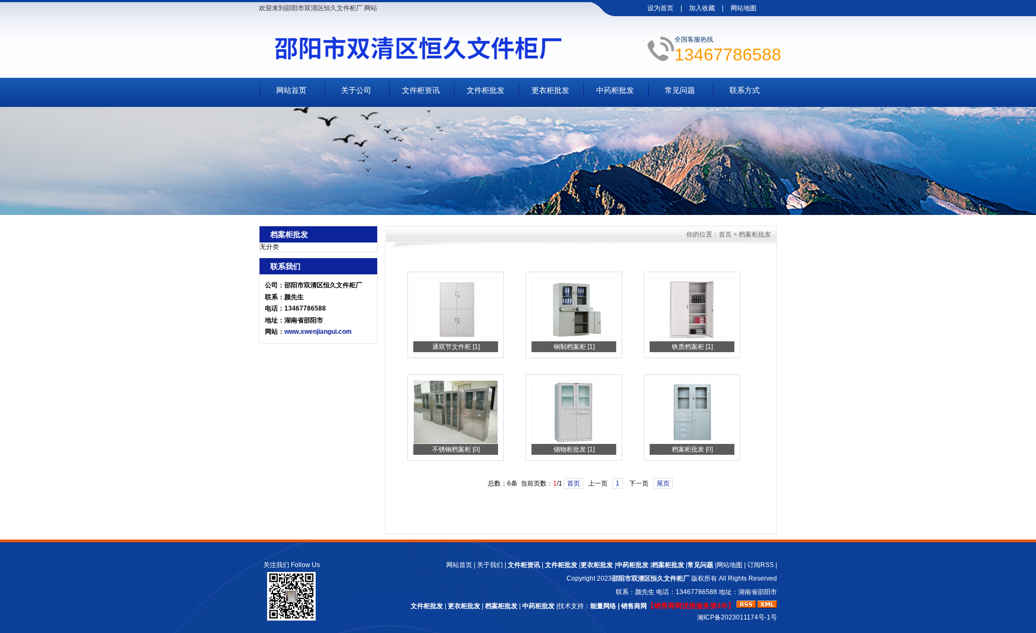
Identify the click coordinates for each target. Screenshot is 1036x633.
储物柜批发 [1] (574, 449)
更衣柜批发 (550, 90)
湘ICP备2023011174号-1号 (737, 617)
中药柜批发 (615, 90)
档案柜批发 (755, 234)
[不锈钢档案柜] (455, 442)
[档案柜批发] (692, 442)
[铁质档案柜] (692, 339)
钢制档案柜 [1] (574, 347)
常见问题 (680, 90)
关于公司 (356, 90)
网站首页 (291, 90)
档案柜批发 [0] (692, 449)
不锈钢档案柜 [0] (456, 449)
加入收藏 (702, 8)
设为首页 (660, 8)
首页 (725, 234)
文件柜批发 (486, 90)
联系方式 (745, 90)
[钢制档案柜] (573, 339)
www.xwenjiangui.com (318, 331)
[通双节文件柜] (455, 339)
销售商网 (634, 606)
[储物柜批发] (573, 442)
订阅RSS (760, 565)
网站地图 (743, 8)
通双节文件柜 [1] (456, 347)
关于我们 (490, 565)
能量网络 (603, 606)
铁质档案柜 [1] (692, 347)
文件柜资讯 (421, 90)
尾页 (663, 483)
